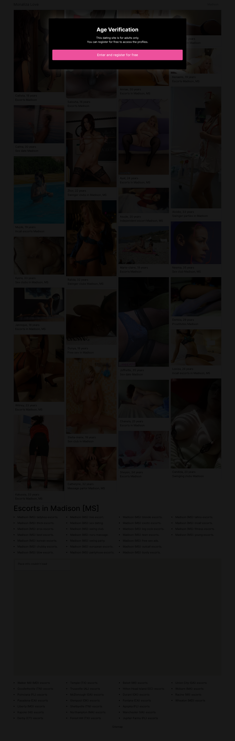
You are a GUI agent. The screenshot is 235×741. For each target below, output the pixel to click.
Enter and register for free (117, 55)
